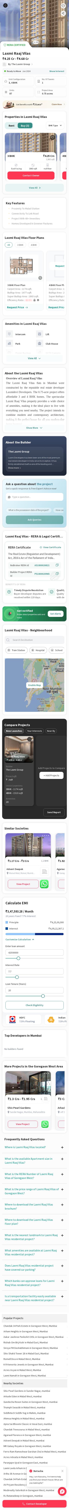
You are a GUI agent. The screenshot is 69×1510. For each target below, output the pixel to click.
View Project (23, 884)
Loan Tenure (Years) (15, 984)
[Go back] (5, 5)
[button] (25, 300)
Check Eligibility (34, 1005)
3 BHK (20, 244)
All (8, 244)
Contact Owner (31, 175)
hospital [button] (40, 650)
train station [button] (18, 650)
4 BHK (34, 244)
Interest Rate (12, 965)
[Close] (62, 1471)
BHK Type (53, 125)
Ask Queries (34, 519)
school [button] (58, 650)
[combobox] (37, 640)
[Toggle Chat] (62, 1491)
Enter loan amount (15, 946)
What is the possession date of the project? (28, 510)
